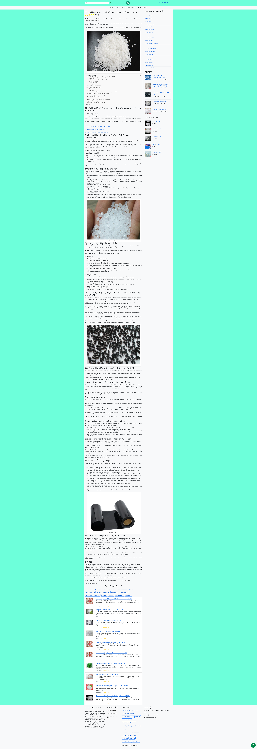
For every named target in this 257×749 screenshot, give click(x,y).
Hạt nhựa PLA (149, 54)
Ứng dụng (134, 7)
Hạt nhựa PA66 (150, 29)
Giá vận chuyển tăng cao (94, 96)
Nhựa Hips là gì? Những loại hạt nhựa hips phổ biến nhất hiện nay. (102, 76)
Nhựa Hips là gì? (92, 78)
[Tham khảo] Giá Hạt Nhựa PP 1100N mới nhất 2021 (97, 126)
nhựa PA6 (103, 595)
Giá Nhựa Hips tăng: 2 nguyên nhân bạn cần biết (98, 93)
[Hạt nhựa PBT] (148, 154)
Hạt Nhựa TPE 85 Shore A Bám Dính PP (161, 93)
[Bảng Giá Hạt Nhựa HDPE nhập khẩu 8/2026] (89, 676)
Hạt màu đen (149, 16)
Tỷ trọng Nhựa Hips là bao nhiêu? (94, 85)
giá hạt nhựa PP (124, 592)
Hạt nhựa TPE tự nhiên (152, 48)
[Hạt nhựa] (128, 3)
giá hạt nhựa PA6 (135, 726)
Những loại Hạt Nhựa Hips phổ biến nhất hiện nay (99, 79)
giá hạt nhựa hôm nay (109, 589)
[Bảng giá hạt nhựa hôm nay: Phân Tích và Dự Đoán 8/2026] (89, 600)
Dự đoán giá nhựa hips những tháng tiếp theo (98, 98)
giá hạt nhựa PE (119, 595)
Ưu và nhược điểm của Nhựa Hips (94, 87)
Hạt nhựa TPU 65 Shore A (152, 43)
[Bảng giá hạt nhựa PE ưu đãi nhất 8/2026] (89, 622)
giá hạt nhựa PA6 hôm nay (129, 729)
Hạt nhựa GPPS (150, 24)
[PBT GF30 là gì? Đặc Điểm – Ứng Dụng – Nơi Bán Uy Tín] (148, 86)
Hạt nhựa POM (150, 68)
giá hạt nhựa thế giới (122, 589)
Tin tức (140, 7)
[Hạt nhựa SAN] (148, 130)
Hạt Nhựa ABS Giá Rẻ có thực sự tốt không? (95, 129)
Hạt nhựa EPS (149, 21)
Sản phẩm (127, 7)
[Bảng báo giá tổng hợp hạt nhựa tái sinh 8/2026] (89, 644)
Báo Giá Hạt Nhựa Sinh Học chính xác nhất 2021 (96, 132)
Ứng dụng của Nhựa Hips (93, 101)
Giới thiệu (120, 7)
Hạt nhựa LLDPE (150, 59)
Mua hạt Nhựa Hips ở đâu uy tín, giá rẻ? (96, 102)
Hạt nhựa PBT (89, 589)
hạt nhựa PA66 (126, 732)
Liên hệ (145, 7)
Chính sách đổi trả (111, 710)
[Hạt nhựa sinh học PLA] (148, 111)
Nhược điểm (91, 90)
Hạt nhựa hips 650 (94, 82)
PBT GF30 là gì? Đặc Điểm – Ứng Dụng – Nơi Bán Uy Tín (160, 85)
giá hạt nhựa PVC (90, 592)
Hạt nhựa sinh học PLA (159, 109)
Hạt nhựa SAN (149, 62)
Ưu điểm (90, 88)
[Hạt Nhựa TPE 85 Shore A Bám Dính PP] (148, 94)
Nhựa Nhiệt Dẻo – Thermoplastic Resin (158, 76)
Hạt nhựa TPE (149, 40)
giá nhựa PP (128, 595)
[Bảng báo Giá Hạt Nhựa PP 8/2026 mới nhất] (89, 611)
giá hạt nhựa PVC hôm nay (92, 595)
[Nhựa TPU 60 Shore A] (148, 103)
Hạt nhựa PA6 (149, 27)
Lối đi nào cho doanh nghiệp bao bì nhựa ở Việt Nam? (99, 99)
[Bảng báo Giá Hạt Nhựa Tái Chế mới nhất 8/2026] (89, 665)
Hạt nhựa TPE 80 (150, 51)
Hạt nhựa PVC (149, 57)
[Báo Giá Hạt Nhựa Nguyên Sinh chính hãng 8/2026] (89, 654)
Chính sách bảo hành (112, 713)
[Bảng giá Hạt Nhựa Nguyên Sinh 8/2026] (89, 633)
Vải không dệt (149, 65)
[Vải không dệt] (148, 146)
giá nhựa (131, 589)
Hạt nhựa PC (149, 35)
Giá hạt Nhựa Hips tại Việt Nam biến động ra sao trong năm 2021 (102, 91)
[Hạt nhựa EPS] (148, 123)
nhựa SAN (110, 595)
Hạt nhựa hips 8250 (94, 81)
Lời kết (88, 104)
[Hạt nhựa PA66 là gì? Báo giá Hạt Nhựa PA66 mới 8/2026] (89, 697)
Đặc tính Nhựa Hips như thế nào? (94, 84)
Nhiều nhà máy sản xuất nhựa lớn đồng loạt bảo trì (99, 95)
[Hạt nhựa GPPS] (148, 138)
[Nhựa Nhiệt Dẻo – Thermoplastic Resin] (148, 77)
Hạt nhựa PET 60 (150, 46)
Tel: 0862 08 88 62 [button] (163, 3)
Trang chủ (113, 7)
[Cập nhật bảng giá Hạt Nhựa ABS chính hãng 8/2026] (89, 687)
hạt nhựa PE (114, 592)
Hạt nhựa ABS (149, 18)
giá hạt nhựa (98, 589)
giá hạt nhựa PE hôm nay (103, 592)
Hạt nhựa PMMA (150, 37)
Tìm (111, 3)
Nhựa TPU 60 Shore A (159, 101)
